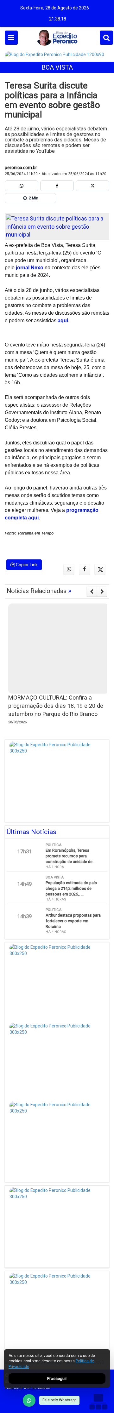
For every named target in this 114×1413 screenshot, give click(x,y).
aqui (63, 320)
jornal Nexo (29, 267)
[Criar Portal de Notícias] (98, 1401)
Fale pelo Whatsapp (59, 1400)
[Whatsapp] (21, 185)
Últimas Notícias (31, 832)
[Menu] (11, 38)
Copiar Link (26, 564)
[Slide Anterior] (91, 591)
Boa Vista (57, 67)
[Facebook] (57, 185)
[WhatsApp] (29, 1400)
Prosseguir (57, 1378)
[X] (92, 185)
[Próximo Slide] (102, 591)
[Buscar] (106, 38)
